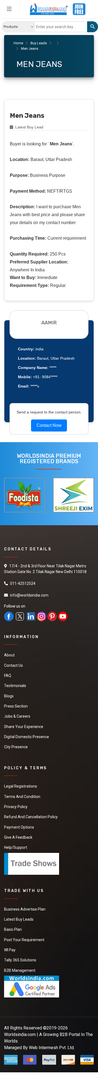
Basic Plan (13, 922)
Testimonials (15, 684)
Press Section (16, 704)
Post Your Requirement (24, 932)
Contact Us (13, 665)
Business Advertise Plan (24, 902)
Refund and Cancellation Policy (31, 812)
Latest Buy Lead (28, 127)
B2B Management (19, 961)
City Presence (16, 743)
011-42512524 (22, 583)
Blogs (9, 694)
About (9, 655)
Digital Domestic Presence (26, 734)
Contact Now (49, 425)
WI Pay (10, 942)
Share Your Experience (23, 724)
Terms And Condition (22, 792)
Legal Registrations (20, 782)
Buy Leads (38, 43)
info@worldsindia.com (29, 595)
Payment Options (19, 822)
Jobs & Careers (17, 714)
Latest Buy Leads (18, 912)
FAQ (7, 675)
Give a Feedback (18, 832)
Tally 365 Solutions (20, 952)
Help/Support (15, 842)
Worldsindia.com (20, 1025)
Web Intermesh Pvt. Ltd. (52, 1038)
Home (18, 43)
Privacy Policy (15, 802)
